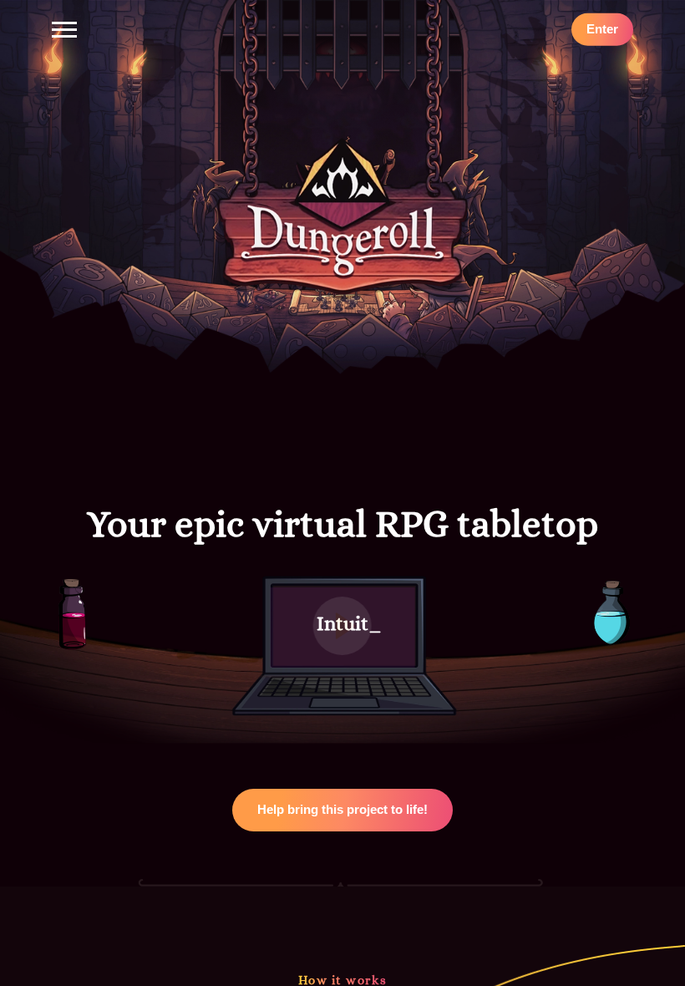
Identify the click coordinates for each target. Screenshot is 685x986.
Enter (602, 29)
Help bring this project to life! (342, 809)
